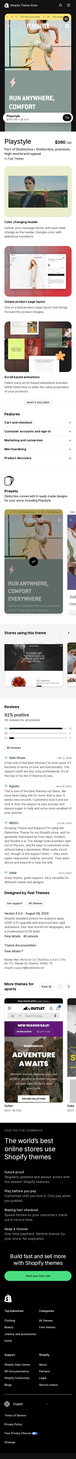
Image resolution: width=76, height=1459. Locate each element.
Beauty (8, 1327)
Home (8, 1340)
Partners (44, 1371)
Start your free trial (38, 1275)
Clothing (9, 1320)
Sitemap (9, 1442)
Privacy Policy (13, 1424)
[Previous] (60, 633)
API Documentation (16, 1371)
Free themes (47, 1327)
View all (46, 986)
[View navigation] (69, 5)
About (43, 1364)
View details (12, 936)
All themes (35, 903)
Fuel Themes (16, 158)
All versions (30, 936)
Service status (48, 1384)
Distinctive (24, 149)
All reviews (14, 747)
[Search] (60, 5)
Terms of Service (15, 1415)
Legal (42, 1378)
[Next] (69, 633)
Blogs (8, 1384)
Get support (15, 903)
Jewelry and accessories (20, 1334)
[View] (33, 665)
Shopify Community (17, 1378)
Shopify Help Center (17, 1364)
